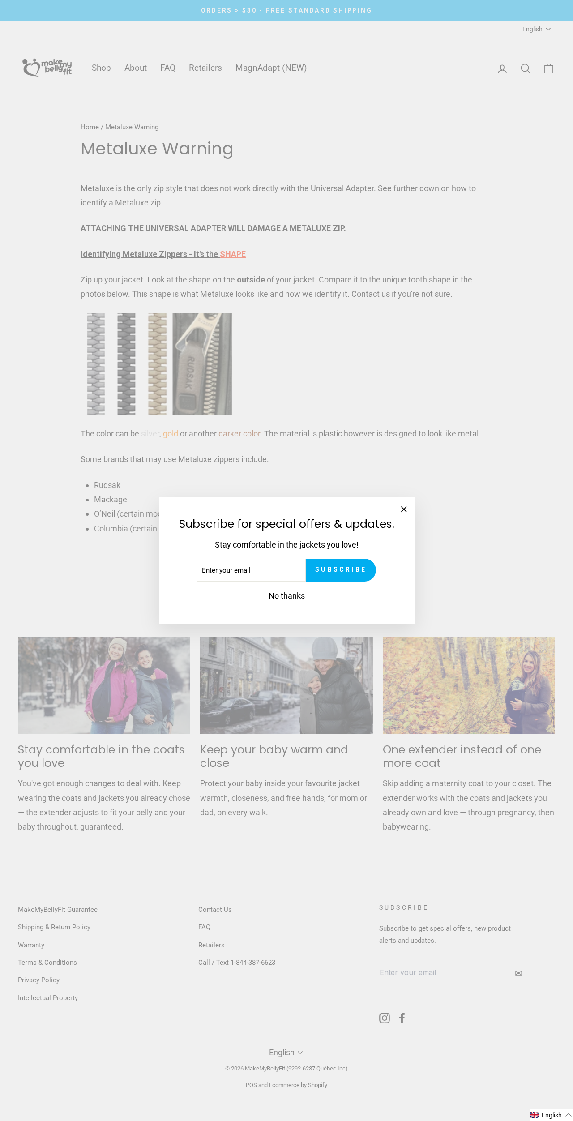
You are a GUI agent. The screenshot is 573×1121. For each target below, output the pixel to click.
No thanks (287, 595)
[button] (551, 1115)
